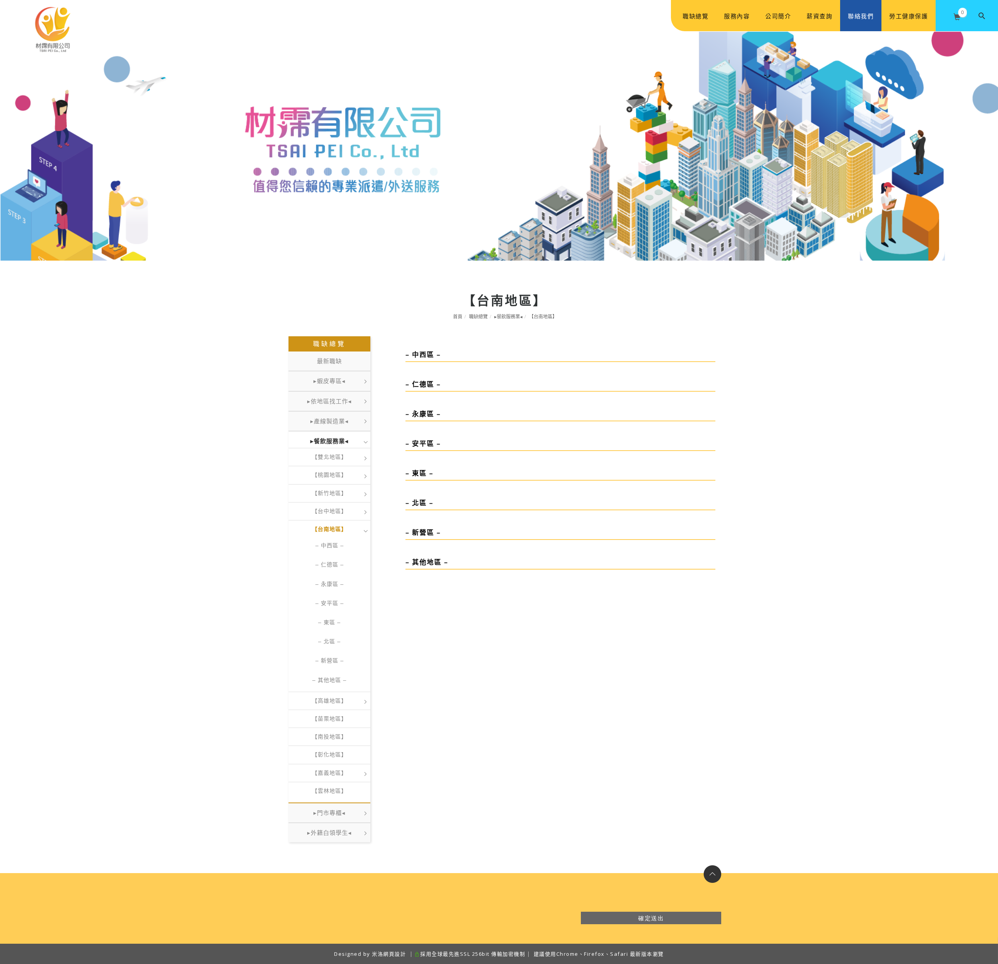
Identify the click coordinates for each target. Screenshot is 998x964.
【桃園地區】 (329, 475)
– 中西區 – (329, 545)
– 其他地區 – (329, 680)
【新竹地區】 (329, 493)
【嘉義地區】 (329, 773)
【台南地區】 (543, 316)
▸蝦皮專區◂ (329, 381)
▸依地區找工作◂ (329, 401)
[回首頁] (53, 16)
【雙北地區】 (329, 457)
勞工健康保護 (908, 16)
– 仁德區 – (329, 564)
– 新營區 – (329, 660)
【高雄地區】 (329, 701)
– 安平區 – (329, 603)
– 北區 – (329, 641)
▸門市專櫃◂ (329, 813)
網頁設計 (394, 953)
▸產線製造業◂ (329, 421)
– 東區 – (329, 622)
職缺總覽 (695, 16)
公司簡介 (778, 16)
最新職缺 (329, 361)
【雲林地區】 (329, 791)
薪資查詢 (819, 16)
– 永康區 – (329, 584)
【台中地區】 (329, 511)
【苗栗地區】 (329, 718)
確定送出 (651, 918)
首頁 (457, 316)
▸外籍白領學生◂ (329, 832)
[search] (982, 15)
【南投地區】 (329, 736)
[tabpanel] (499, 146)
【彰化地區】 (329, 754)
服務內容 (737, 16)
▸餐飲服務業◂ (508, 316)
